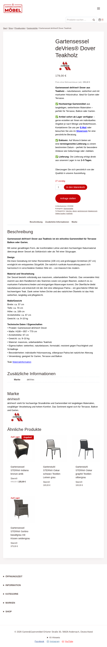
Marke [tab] (74, 222)
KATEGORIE (11, 594)
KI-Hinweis (54, 637)
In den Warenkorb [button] (21, 486)
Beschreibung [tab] (36, 222)
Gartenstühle (68, 209)
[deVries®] (65, 66)
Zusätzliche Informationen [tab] (57, 222)
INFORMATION (13, 585)
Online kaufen (60, 213)
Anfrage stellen (68, 198)
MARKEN (10, 603)
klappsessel (92, 211)
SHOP (8, 611)
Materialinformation (22, 362)
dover (75, 211)
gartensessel (82, 211)
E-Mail (83, 127)
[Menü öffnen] (100, 8)
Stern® (14, 478)
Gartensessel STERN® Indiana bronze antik (20, 470)
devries (69, 211)
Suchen (94, 20)
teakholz (69, 213)
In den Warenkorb (75, 187)
